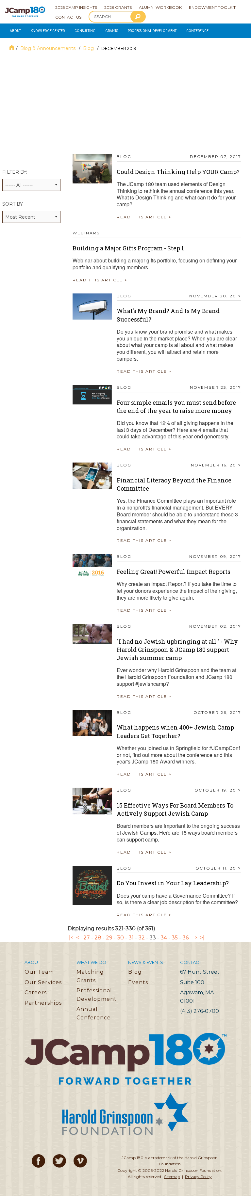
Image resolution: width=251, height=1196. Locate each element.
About (15, 31)
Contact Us (68, 17)
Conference (197, 31)
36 (185, 938)
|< (71, 938)
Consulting (85, 31)
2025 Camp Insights (76, 7)
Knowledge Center (48, 31)
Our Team (39, 972)
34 (163, 938)
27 (86, 938)
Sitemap (172, 1176)
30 (120, 938)
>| (202, 938)
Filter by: (14, 172)
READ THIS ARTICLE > (144, 216)
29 (109, 938)
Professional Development (152, 31)
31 (131, 938)
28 (97, 938)
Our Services (43, 982)
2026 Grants (118, 7)
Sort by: (13, 204)
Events (138, 982)
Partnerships (43, 1003)
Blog (89, 48)
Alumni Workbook (160, 7)
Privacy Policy (198, 1176)
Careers (36, 992)
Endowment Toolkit (212, 7)
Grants (111, 31)
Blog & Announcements (48, 48)
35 (175, 938)
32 (141, 938)
